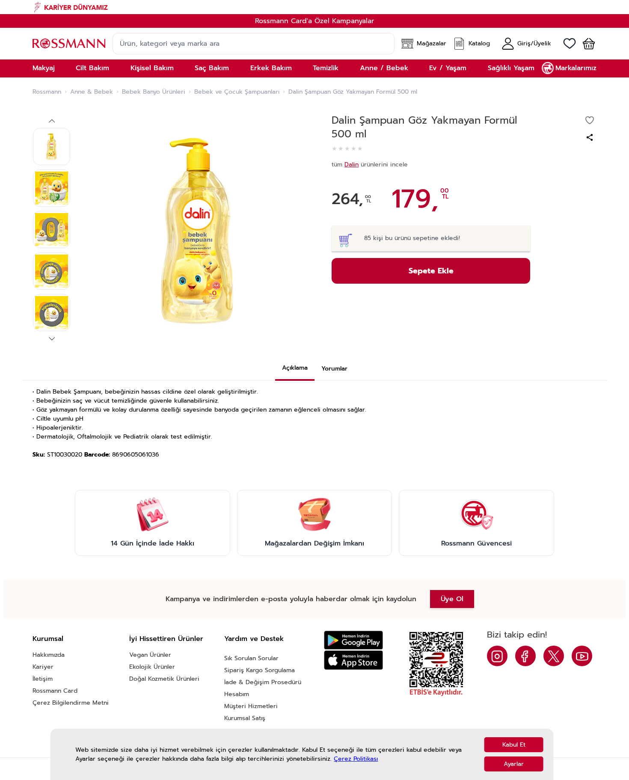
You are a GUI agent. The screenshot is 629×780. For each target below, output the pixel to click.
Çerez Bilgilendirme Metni (71, 702)
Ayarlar (514, 763)
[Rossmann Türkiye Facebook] (525, 656)
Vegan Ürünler (150, 654)
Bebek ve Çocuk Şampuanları (236, 92)
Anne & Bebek (91, 92)
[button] (585, 43)
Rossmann (47, 92)
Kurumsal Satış (244, 718)
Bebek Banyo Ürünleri (153, 92)
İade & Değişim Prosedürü (262, 682)
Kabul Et (513, 744)
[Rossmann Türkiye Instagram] (497, 656)
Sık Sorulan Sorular (251, 658)
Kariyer (43, 666)
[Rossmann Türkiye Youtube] (582, 656)
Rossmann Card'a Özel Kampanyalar (314, 21)
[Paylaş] (589, 137)
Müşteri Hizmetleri (251, 706)
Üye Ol (452, 599)
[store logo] (69, 43)
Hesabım (236, 694)
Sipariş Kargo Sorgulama (259, 670)
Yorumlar (334, 368)
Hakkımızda (49, 654)
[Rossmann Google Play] (353, 640)
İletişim (43, 678)
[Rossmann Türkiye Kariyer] (314, 7)
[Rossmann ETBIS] (436, 664)
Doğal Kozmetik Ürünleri (164, 678)
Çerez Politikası (356, 758)
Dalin (351, 164)
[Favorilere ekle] (589, 120)
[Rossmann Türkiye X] (553, 656)
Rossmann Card (55, 690)
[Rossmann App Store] (353, 660)
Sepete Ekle (431, 271)
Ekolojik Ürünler (152, 666)
